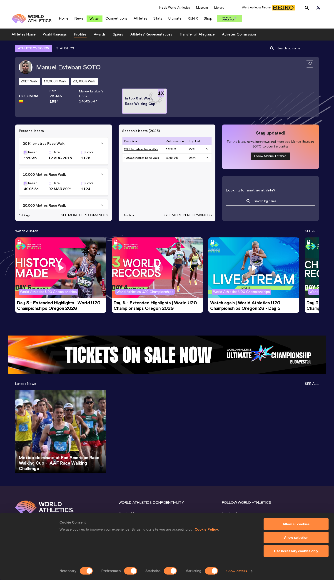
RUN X (193, 18)
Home (63, 18)
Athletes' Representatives (151, 34)
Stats (157, 18)
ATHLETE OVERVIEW (33, 48)
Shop (208, 18)
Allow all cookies (296, 524)
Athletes (140, 18)
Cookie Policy (206, 529)
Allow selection (296, 537)
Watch (95, 18)
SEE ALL (312, 231)
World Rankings (55, 34)
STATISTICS (65, 48)
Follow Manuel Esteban (270, 156)
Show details (236, 571)
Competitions (116, 18)
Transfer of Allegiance (197, 34)
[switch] (130, 571)
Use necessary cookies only (296, 551)
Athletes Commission (239, 34)
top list (194, 141)
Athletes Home (24, 34)
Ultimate (175, 18)
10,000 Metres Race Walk (141, 158)
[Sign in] (318, 8)
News (79, 18)
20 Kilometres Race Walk (141, 149)
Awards (100, 34)
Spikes (118, 34)
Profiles (80, 34)
